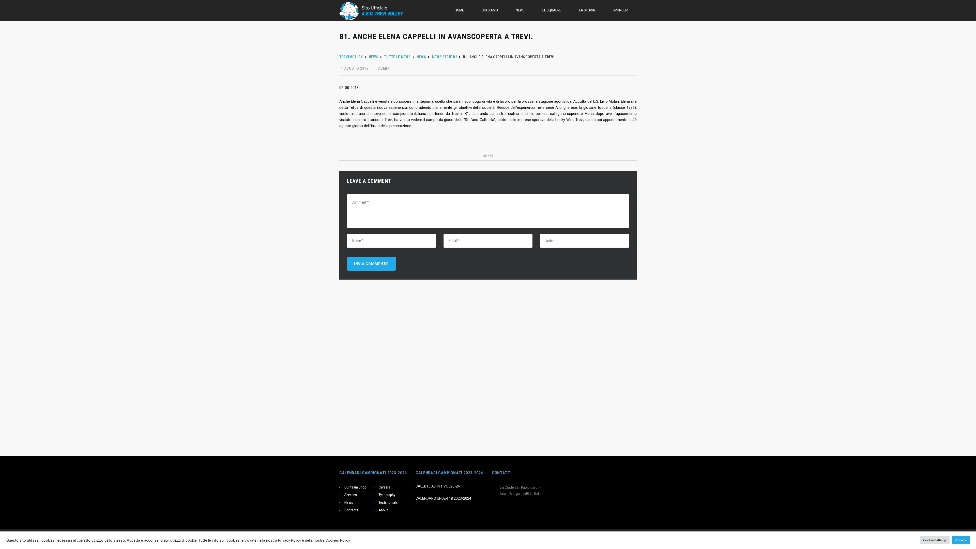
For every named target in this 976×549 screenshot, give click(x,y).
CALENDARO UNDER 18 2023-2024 (443, 498)
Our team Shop (355, 487)
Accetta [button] (961, 540)
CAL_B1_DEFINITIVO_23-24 (438, 486)
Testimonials (388, 502)
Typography (387, 495)
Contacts (351, 510)
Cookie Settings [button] (935, 540)
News (348, 502)
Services (350, 495)
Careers (384, 487)
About (383, 510)
